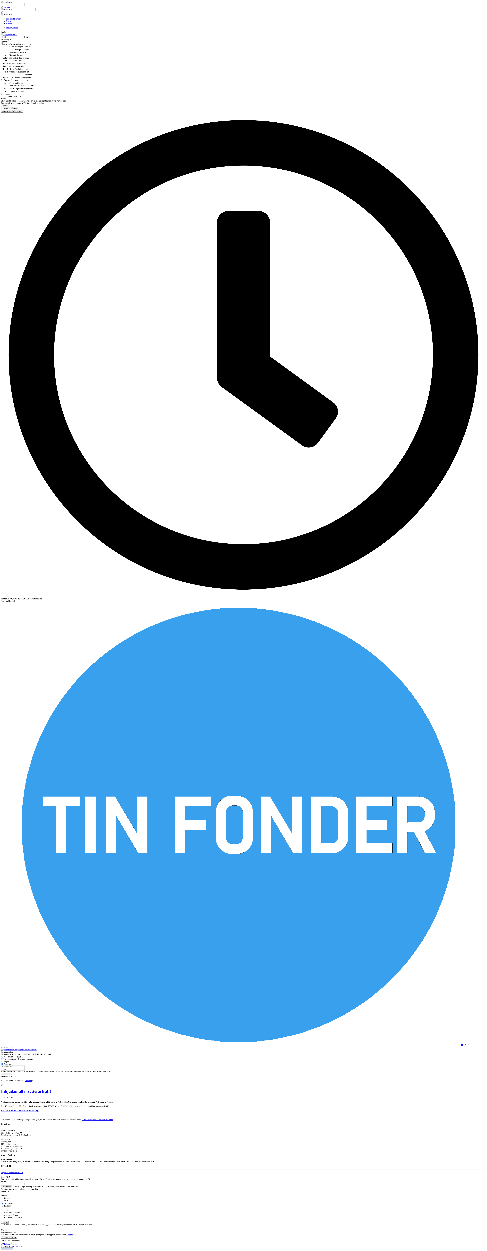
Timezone (5, 1191)
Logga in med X (10, 34)
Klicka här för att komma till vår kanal (97, 1120)
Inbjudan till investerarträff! (25, 1050)
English (12, 601)
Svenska (4, 601)
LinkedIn (18, 1246)
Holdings (28, 1081)
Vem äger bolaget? (8, 1076)
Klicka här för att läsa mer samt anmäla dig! (20, 1110)
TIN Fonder (466, 1045)
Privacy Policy (12, 28)
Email (3, 1181)
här (109, 1071)
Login (27, 37)
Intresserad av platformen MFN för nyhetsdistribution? (23, 103)
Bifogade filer (6, 1047)
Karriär (11, 1246)
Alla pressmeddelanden (13, 1057)
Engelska (7, 1062)
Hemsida (4, 1246)
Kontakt (9, 23)
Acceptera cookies (9, 1237)
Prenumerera (6, 1074)
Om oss (9, 21)
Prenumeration (7, 1052)
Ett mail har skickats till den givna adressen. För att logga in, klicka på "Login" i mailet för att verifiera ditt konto (48, 1225)
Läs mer (70, 1235)
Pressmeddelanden (13, 19)
